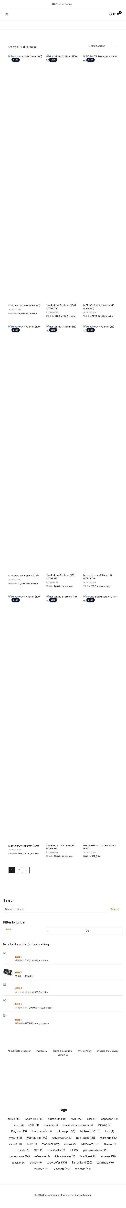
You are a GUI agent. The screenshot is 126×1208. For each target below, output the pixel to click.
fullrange (65, 1131)
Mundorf (90, 1144)
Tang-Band (82, 1162)
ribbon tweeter (64, 1156)
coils (33, 1125)
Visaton (62, 1169)
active (14, 1119)
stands (36, 1162)
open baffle (56, 1150)
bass (92, 1119)
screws (108, 1156)
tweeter (41, 1169)
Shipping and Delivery (107, 1051)
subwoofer (56, 1162)
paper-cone (20, 1156)
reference (42, 1156)
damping (104, 1125)
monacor (51, 1144)
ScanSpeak (88, 1156)
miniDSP (16, 1144)
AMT (76, 1119)
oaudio (23, 1150)
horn (109, 1131)
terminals (105, 1162)
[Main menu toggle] (7, 14)
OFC (38, 1150)
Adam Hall (34, 1119)
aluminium (57, 1119)
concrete (50, 1125)
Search (115, 909)
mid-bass (85, 1137)
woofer (83, 1169)
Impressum (41, 1051)
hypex (15, 1137)
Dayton (19, 1131)
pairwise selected (95, 1150)
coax (19, 1125)
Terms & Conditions (62, 1051)
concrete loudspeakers (78, 1125)
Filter (8, 929)
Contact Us (63, 1055)
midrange (108, 1137)
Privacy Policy (84, 1051)
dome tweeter (42, 1131)
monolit (70, 1144)
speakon (18, 1162)
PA (74, 1150)
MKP (32, 1144)
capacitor (109, 1119)
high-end (90, 1131)
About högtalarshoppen (19, 1051)
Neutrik (110, 1144)
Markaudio (37, 1137)
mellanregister (62, 1138)
